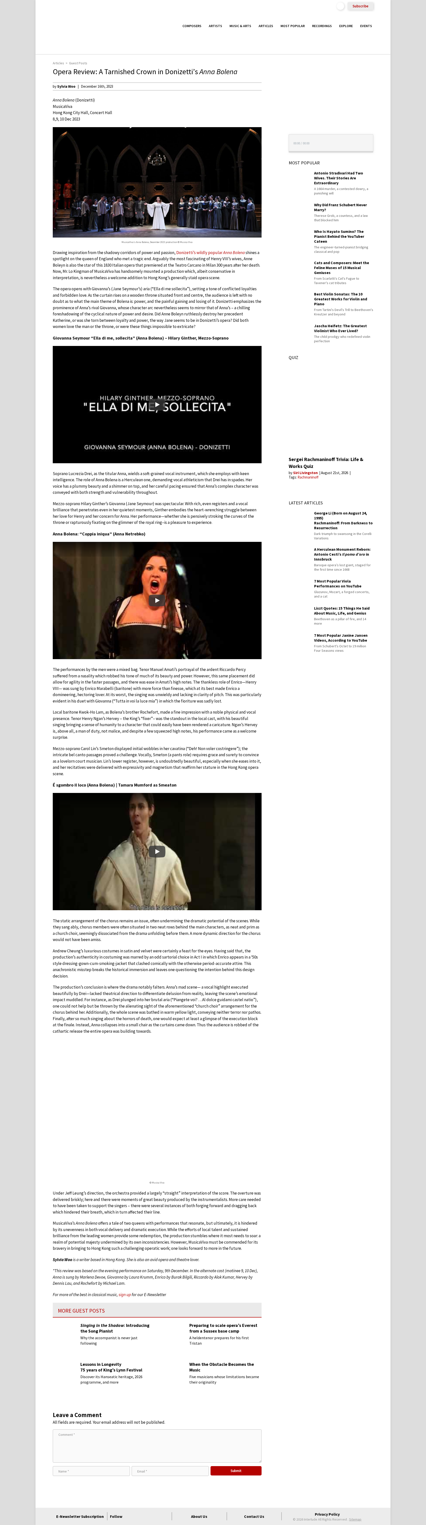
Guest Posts (78, 63)
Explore (346, 26)
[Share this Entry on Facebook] (270, 102)
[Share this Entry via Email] (270, 86)
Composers (191, 26)
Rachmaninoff (308, 477)
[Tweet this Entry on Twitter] (270, 110)
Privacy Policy (327, 1514)
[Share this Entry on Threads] (270, 126)
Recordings (322, 26)
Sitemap (355, 1519)
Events (366, 26)
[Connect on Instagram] (147, 1516)
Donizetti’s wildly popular (210, 252)
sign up (125, 1294)
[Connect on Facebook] (130, 1516)
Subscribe (360, 6)
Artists (215, 26)
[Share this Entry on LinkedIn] (270, 118)
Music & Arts (240, 26)
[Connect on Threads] (165, 1516)
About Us (199, 1516)
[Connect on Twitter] (138, 1516)
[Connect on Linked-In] (156, 1516)
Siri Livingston (306, 472)
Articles (266, 26)
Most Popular (293, 26)
